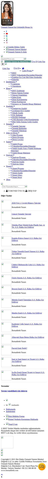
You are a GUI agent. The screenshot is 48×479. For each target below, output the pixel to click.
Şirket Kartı (16, 97)
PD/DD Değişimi (19, 117)
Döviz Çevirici (18, 140)
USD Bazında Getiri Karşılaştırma (25, 120)
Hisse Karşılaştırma (19, 100)
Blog (8, 180)
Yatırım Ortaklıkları (19, 95)
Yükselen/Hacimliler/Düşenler (24, 146)
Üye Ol (34, 61)
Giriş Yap (41, 61)
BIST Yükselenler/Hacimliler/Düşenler (27, 75)
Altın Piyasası (17, 135)
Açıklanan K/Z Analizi (21, 111)
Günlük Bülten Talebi (16, 47)
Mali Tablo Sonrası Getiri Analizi (25, 122)
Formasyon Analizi (19, 108)
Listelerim (16, 84)
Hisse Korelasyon (19, 102)
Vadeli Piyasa (17, 144)
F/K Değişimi (17, 115)
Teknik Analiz (17, 113)
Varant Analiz (17, 173)
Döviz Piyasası (18, 137)
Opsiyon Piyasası (18, 157)
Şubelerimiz (10, 411)
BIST (14, 73)
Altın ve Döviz (12, 133)
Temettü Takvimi (18, 126)
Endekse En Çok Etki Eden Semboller (27, 77)
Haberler (15, 80)
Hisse (8, 88)
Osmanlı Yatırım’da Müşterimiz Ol (17, 61)
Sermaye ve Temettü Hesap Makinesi (26, 104)
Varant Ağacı (17, 175)
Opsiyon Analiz (18, 162)
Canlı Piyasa (27, 71)
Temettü (9, 124)
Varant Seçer (17, 177)
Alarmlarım (16, 86)
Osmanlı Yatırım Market (17, 49)
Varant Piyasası (18, 168)
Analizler (10, 106)
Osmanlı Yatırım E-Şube (17, 52)
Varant (8, 166)
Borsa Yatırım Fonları (20, 93)
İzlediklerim (11, 82)
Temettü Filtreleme (19, 131)
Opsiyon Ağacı (18, 164)
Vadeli (8, 142)
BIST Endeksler (18, 91)
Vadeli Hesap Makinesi (21, 153)
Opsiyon (9, 155)
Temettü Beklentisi (19, 128)
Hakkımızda (10, 409)
